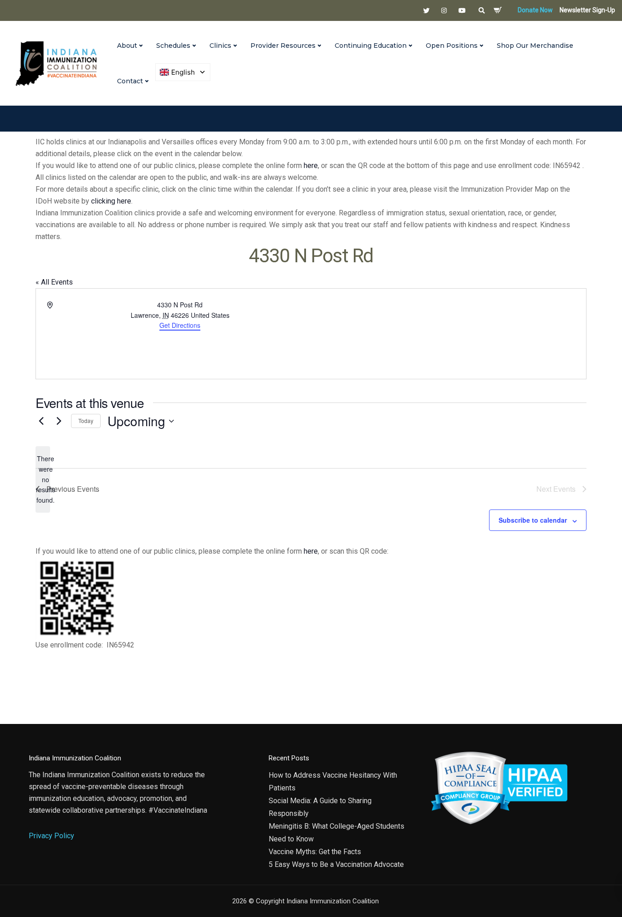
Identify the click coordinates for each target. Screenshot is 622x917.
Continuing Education (371, 45)
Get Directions (179, 325)
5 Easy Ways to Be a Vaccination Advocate (336, 864)
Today (85, 420)
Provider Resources (283, 45)
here (311, 165)
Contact (130, 81)
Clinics (220, 45)
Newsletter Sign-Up (587, 10)
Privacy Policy (51, 835)
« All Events (54, 282)
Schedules (173, 45)
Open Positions (452, 45)
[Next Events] (58, 421)
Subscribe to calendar (533, 520)
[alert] (43, 479)
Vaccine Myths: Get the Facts (315, 851)
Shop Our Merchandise (535, 45)
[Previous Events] (41, 421)
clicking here (111, 201)
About (127, 45)
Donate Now (535, 10)
